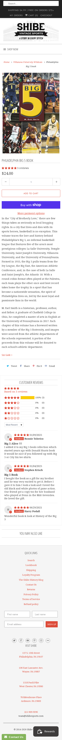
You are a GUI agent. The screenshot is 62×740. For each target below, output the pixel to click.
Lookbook (31, 565)
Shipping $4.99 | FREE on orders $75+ (31, 10)
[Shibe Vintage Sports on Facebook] (21, 640)
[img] (22, 435)
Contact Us (31, 584)
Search (31, 560)
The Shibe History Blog (31, 579)
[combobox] (31, 3)
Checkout (46, 15)
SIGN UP (51, 624)
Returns (31, 589)
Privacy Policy (31, 594)
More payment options (31, 213)
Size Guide (6, 355)
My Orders (16, 15)
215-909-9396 (31, 711)
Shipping (31, 570)
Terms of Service (31, 599)
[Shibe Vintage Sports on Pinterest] (34, 640)
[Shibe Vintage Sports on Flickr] (48, 640)
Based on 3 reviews (15, 391)
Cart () (33, 15)
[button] (9, 168)
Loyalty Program (31, 574)
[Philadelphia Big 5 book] (31, 113)
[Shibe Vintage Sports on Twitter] (14, 640)
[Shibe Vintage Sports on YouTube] (27, 640)
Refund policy (31, 604)
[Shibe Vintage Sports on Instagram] (41, 640)
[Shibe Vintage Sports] (31, 31)
